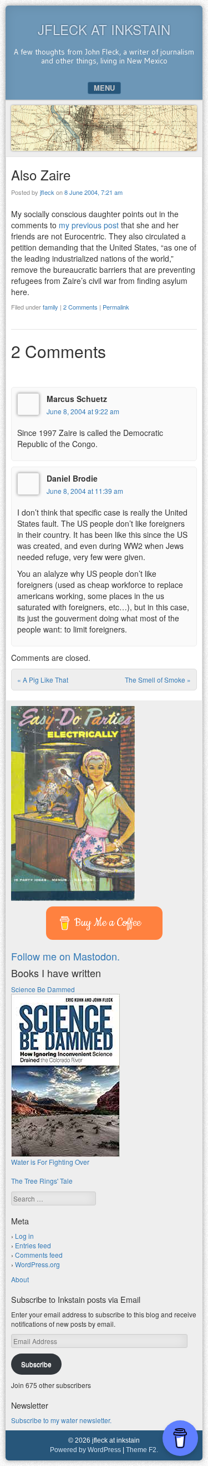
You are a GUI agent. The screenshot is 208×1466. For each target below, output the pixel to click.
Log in (24, 1236)
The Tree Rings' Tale (42, 1180)
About (20, 1279)
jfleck (47, 192)
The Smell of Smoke (158, 679)
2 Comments (80, 306)
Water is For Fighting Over (50, 1161)
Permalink (116, 306)
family (50, 306)
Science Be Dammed (43, 989)
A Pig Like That (42, 679)
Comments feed (39, 1254)
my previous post (89, 225)
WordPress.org (37, 1264)
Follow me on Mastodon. (65, 956)
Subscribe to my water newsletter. (61, 1420)
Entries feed (33, 1245)
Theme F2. (142, 1450)
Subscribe (36, 1364)
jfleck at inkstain (104, 29)
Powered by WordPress (85, 1450)
